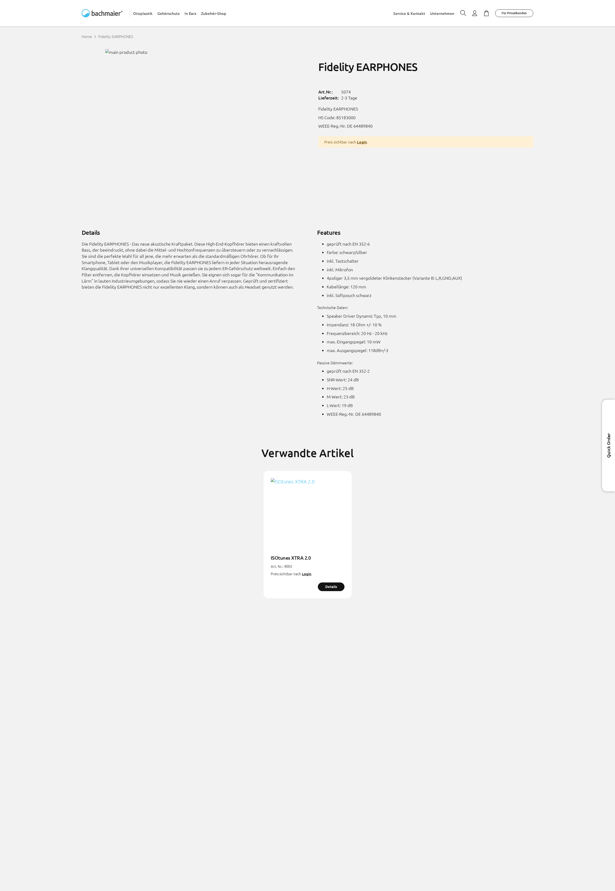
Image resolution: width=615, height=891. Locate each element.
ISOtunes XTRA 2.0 (291, 558)
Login (362, 141)
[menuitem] (143, 13)
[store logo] (106, 13)
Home (87, 36)
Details (331, 586)
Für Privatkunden (514, 13)
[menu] (293, 13)
